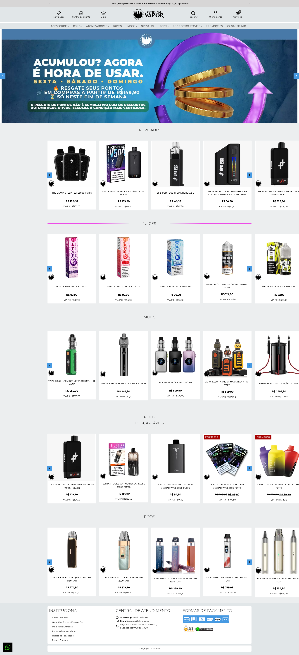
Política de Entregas (62, 626)
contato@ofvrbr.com (138, 621)
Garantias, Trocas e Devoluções (67, 622)
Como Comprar (60, 617)
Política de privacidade (64, 631)
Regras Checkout (60, 640)
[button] (49, 3)
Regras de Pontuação (63, 635)
